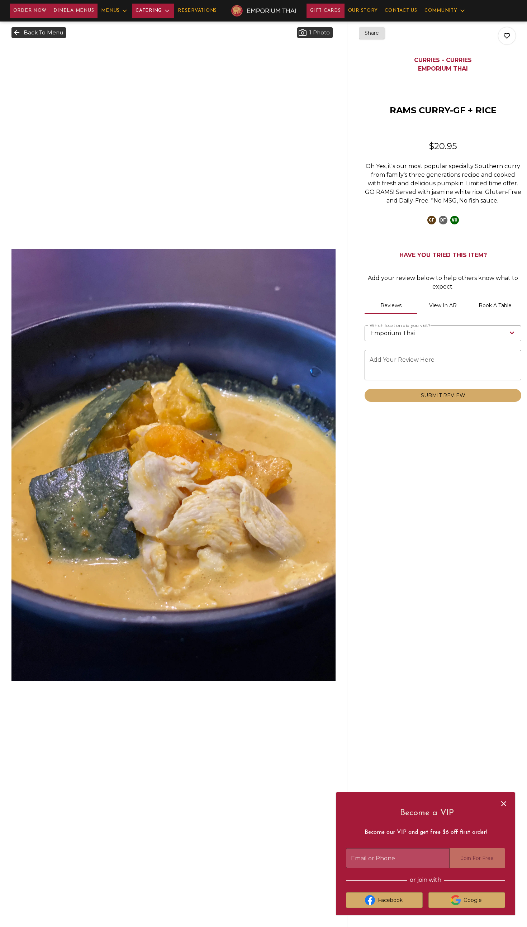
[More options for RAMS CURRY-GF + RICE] (507, 35)
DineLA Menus (73, 10)
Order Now (30, 10)
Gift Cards (325, 10)
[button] (115, 11)
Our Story (363, 10)
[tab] (391, 305)
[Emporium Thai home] (263, 11)
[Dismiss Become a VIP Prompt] (503, 803)
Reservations (197, 10)
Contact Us (401, 10)
